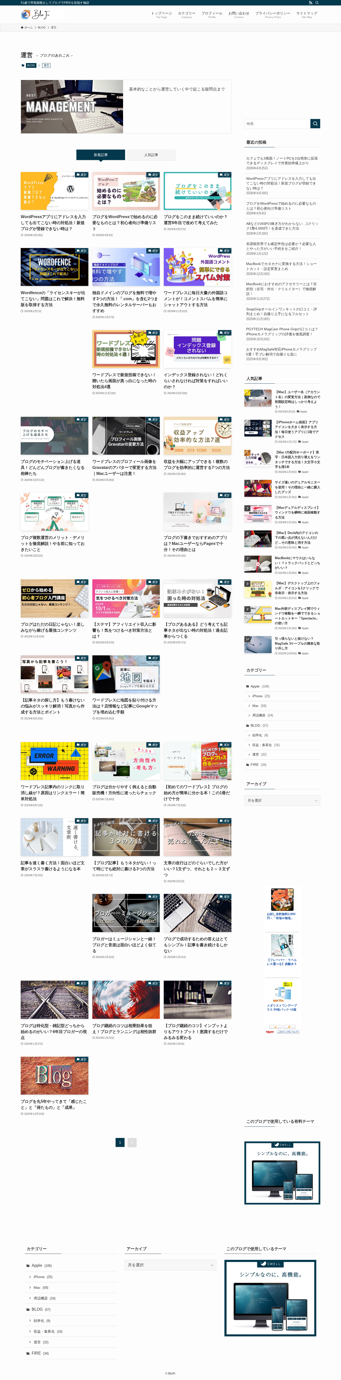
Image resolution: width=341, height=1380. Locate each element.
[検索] (317, 2)
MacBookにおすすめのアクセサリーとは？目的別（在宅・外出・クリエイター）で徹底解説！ (281, 291)
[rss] (310, 2)
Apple (260, 686)
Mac (259, 706)
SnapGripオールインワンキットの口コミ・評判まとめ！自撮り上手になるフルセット (281, 314)
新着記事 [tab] (101, 155)
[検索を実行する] (315, 123)
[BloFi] (43, 14)
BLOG (31, 65)
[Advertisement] (54, 368)
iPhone (261, 696)
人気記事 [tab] (151, 155)
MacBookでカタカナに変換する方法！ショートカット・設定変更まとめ (281, 268)
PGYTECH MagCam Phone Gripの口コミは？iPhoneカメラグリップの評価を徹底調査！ (282, 334)
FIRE (258, 765)
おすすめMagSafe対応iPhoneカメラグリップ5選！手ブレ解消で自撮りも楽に (281, 354)
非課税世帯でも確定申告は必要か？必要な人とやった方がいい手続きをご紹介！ (281, 249)
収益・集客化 (266, 745)
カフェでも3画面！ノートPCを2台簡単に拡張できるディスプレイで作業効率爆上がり (282, 163)
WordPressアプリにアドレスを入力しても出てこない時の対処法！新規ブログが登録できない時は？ (281, 185)
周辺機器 (262, 715)
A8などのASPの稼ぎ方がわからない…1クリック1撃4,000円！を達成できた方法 (282, 228)
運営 (259, 754)
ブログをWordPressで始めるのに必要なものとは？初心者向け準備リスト (281, 208)
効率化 (260, 735)
